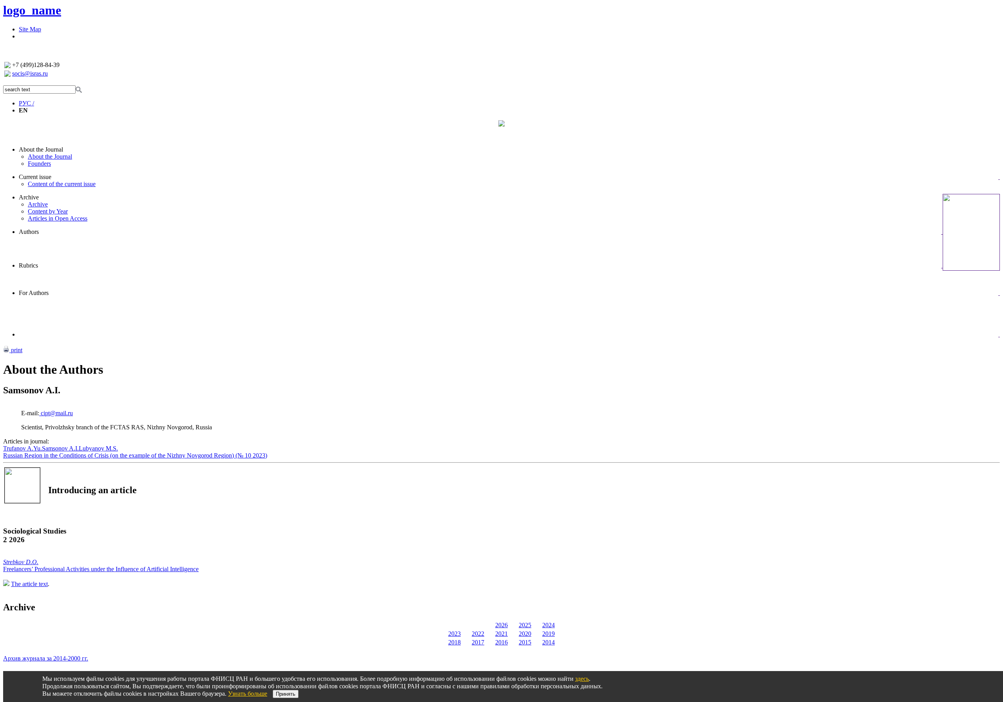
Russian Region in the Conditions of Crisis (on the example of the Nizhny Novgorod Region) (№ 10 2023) (135, 455)
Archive (29, 197)
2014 (548, 642)
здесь (582, 678)
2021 (501, 633)
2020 (525, 633)
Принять (285, 694)
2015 (525, 642)
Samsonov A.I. (60, 448)
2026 (501, 625)
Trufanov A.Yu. (22, 448)
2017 (478, 642)
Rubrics (28, 265)
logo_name (32, 10)
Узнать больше (247, 693)
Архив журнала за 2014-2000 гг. (45, 658)
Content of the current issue (62, 184)
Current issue (35, 177)
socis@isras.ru (30, 73)
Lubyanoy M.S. (98, 448)
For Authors (34, 292)
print (15, 350)
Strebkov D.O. (20, 562)
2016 (501, 642)
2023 (454, 633)
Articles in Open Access (57, 218)
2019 (548, 633)
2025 (525, 625)
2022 (478, 633)
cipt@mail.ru (56, 413)
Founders (39, 163)
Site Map (30, 29)
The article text (29, 584)
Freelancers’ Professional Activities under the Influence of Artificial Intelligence (101, 569)
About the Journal (41, 149)
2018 (454, 642)
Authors (29, 231)
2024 (548, 625)
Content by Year (48, 211)
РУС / (26, 103)
